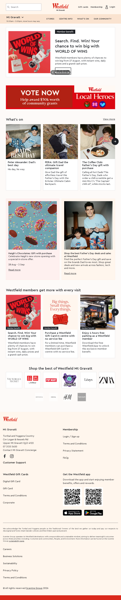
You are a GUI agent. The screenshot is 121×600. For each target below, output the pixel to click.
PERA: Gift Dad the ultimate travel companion (56, 165)
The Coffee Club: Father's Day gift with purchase (95, 165)
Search (14, 7)
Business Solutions (12, 556)
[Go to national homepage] (10, 418)
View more (109, 119)
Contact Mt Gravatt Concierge (19, 450)
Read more (14, 270)
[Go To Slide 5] (65, 72)
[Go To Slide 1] (55, 72)
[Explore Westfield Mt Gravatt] (60, 7)
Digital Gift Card (11, 481)
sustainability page (16, 541)
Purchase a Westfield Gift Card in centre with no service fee (60, 336)
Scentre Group (34, 588)
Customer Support (14, 462)
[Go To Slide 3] (60, 72)
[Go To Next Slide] (68, 72)
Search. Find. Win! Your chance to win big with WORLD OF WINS (22, 336)
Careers (7, 549)
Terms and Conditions (75, 443)
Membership (97, 7)
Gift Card (8, 488)
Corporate (9, 502)
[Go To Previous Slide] (52, 72)
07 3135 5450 (10, 446)
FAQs (66, 458)
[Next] (115, 141)
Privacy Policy (10, 570)
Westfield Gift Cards (15, 474)
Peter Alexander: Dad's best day (22, 164)
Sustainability (10, 563)
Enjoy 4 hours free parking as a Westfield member (95, 336)
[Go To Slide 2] (58, 72)
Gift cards (83, 7)
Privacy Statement (73, 451)
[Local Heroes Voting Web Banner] (60, 97)
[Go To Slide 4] (62, 72)
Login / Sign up (71, 436)
